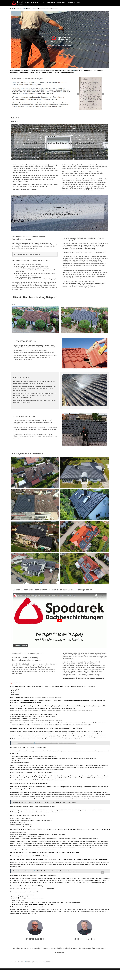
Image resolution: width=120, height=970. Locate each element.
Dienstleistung (14, 121)
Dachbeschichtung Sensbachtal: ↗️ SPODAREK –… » (42, 961)
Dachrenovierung (15, 692)
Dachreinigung (15, 689)
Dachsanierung (15, 694)
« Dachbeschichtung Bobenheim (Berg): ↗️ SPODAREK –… (21, 961)
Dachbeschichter (15, 117)
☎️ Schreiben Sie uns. (15, 683)
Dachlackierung (15, 691)
